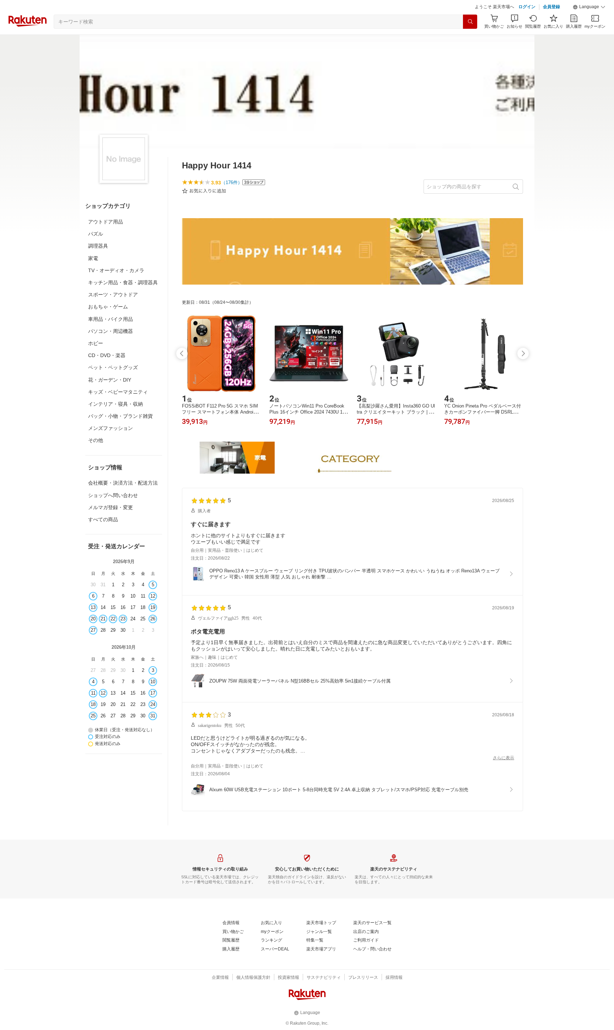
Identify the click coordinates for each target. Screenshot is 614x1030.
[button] (589, 7)
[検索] (470, 22)
